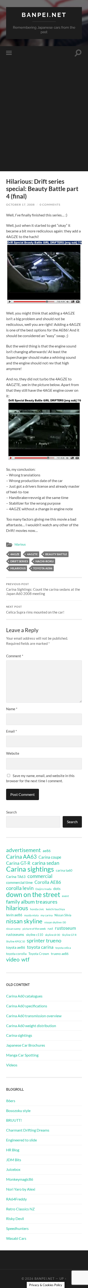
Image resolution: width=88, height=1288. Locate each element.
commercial (39, 876)
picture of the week (34, 928)
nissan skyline (24, 921)
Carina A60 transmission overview (33, 1015)
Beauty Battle (56, 554)
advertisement (23, 850)
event (65, 895)
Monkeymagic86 (19, 1179)
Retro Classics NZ (20, 1209)
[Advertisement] (44, 127)
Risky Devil (15, 1218)
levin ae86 (14, 915)
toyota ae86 (42, 568)
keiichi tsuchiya (55, 909)
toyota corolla (16, 954)
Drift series (19, 561)
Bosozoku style (18, 1110)
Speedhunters (17, 1228)
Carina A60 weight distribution (31, 1025)
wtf (25, 959)
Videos (11, 1065)
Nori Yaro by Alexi (20, 1189)
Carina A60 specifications (26, 1006)
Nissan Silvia (62, 915)
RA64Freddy (16, 1199)
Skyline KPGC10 (15, 941)
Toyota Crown (38, 954)
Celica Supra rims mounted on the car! (35, 609)
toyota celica (63, 947)
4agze (14, 554)
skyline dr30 (52, 935)
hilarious (20, 544)
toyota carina (40, 947)
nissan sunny (13, 928)
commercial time (19, 882)
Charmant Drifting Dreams (27, 1130)
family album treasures (31, 902)
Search (11, 812)
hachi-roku (44, 561)
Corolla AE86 (47, 882)
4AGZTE (32, 554)
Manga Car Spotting (22, 1055)
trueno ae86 (60, 954)
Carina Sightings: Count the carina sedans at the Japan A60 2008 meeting (43, 589)
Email (11, 731)
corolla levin (20, 888)
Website (12, 753)
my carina (47, 915)
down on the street (33, 894)
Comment (14, 656)
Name (11, 709)
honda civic (37, 909)
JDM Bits (13, 1159)
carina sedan (45, 863)
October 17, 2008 (20, 204)
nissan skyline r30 (55, 922)
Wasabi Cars (16, 1238)
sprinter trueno (44, 940)
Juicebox (13, 1169)
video (12, 959)
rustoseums (15, 934)
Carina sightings (30, 869)
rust (50, 928)
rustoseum (65, 928)
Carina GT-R (18, 863)
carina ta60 (64, 870)
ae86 (47, 851)
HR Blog (12, 1150)
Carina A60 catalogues (24, 996)
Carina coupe (49, 857)
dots (57, 888)
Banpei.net (44, 14)
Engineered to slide (21, 1140)
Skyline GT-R (69, 934)
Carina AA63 (21, 856)
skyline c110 (34, 935)
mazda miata (31, 915)
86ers (10, 1100)
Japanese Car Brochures (25, 1045)
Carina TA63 (16, 876)
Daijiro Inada (43, 889)
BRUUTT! (14, 1120)
